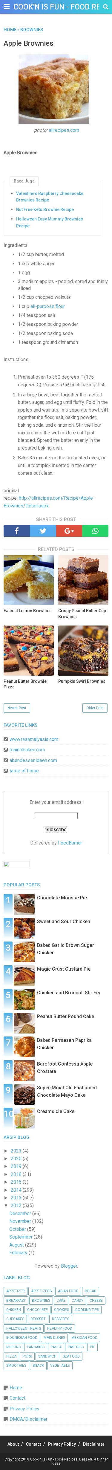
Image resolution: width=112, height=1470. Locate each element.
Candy (77, 1300)
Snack (38, 1365)
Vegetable (60, 1365)
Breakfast (16, 1300)
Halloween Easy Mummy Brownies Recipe (49, 222)
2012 (17, 1205)
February (19, 1252)
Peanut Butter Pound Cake (65, 1016)
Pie (92, 1347)
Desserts (60, 1319)
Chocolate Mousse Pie (62, 898)
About (13, 1444)
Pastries (76, 1347)
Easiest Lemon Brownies (28, 610)
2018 (17, 1174)
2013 (17, 1198)
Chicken (13, 1310)
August (17, 1245)
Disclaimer (94, 1444)
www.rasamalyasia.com (34, 739)
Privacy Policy (24, 1409)
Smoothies (16, 1365)
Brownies (41, 1300)
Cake (60, 1300)
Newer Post (16, 708)
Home (16, 1387)
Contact (17, 1398)
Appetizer (15, 1291)
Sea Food (71, 1356)
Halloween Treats (23, 1328)
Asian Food (68, 1291)
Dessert (38, 1319)
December (20, 1213)
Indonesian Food (21, 1338)
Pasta (56, 1347)
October (18, 1229)
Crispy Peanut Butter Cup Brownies (82, 613)
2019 (17, 1166)
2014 (17, 1190)
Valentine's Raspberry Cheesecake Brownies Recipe (49, 196)
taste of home (24, 771)
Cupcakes (15, 1319)
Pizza (11, 1356)
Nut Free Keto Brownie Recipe (45, 209)
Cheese (96, 1300)
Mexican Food (84, 1338)
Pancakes (36, 1347)
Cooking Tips (87, 1310)
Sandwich (47, 1356)
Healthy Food (59, 1328)
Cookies (61, 1310)
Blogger (69, 1266)
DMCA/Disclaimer (28, 1419)
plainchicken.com (27, 750)
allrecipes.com (64, 130)
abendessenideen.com (33, 760)
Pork (27, 1356)
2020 (17, 1158)
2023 (17, 1151)
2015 (17, 1182)
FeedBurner (70, 843)
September (21, 1237)
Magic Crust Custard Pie (63, 969)
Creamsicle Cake (55, 1111)
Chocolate (37, 1310)
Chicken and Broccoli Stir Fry (68, 993)
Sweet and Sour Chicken (63, 921)
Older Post (95, 708)
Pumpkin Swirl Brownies (81, 681)
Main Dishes (54, 1338)
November (20, 1221)
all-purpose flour (47, 306)
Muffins (13, 1347)
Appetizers (41, 1291)
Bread (90, 1291)
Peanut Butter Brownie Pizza (25, 684)
